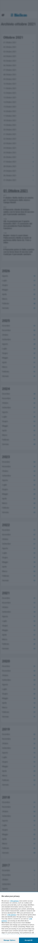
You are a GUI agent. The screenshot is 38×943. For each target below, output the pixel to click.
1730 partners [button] (14, 901)
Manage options (9, 940)
